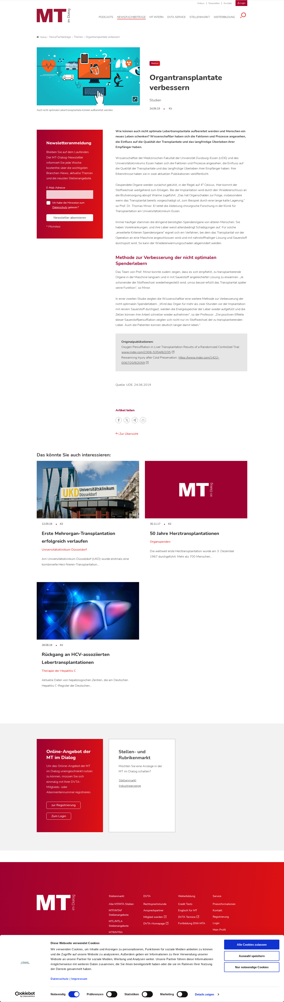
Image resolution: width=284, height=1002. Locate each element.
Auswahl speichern (252, 955)
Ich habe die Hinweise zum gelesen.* (68, 205)
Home (43, 37)
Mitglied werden (153, 917)
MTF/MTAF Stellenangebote (118, 913)
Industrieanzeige (130, 786)
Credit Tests (185, 904)
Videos (200, 3)
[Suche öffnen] (243, 16)
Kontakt (228, 3)
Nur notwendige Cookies (252, 967)
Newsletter (214, 3)
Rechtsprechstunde (154, 904)
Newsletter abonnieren (70, 218)
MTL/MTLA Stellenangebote (118, 923)
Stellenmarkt (127, 780)
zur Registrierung (63, 805)
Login (216, 923)
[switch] (108, 993)
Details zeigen (204, 994)
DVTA (147, 896)
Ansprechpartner (153, 910)
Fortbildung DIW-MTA (191, 923)
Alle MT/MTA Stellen (121, 904)
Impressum (79, 978)
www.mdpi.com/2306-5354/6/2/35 (146, 352)
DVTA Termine (187, 917)
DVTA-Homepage (154, 923)
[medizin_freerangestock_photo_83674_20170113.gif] (88, 76)
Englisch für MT (187, 910)
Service (217, 896)
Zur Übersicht (128, 434)
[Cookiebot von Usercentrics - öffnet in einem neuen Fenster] (25, 994)
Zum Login (58, 816)
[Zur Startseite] (54, 15)
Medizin (154, 63)
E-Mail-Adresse (55, 188)
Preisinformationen (224, 904)
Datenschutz (60, 978)
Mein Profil (219, 930)
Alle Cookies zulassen (252, 944)
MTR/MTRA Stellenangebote (118, 934)
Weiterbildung (186, 896)
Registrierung (221, 917)
